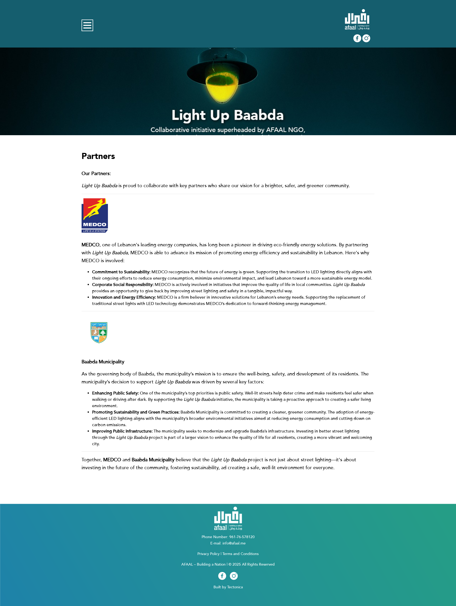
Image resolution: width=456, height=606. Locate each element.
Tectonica (235, 587)
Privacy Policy (208, 554)
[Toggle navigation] (87, 25)
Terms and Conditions (240, 554)
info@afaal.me (234, 543)
